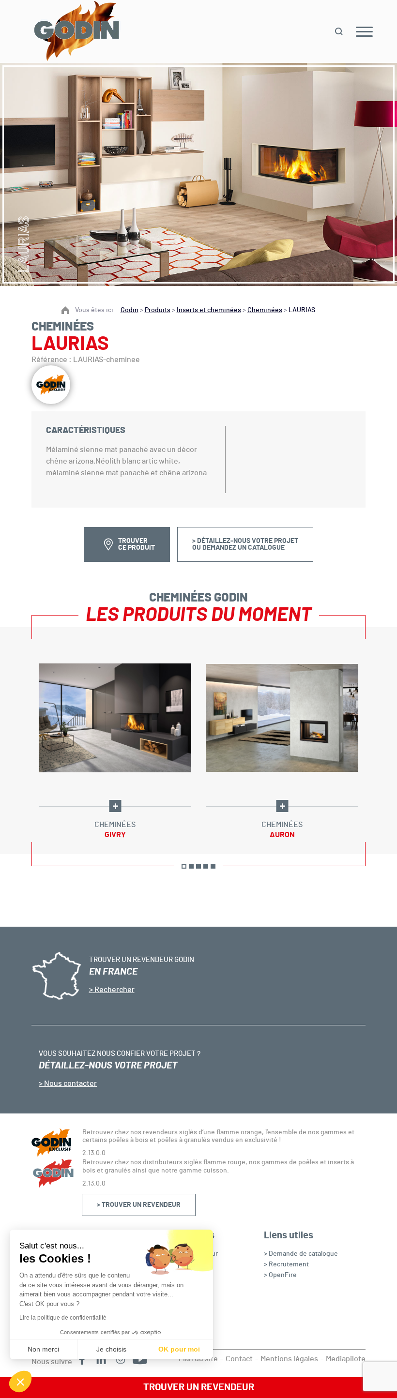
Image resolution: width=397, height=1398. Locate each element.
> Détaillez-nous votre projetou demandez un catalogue (245, 544)
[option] (115, 741)
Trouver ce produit (136, 544)
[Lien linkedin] (101, 1359)
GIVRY (115, 835)
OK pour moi (179, 1349)
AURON (282, 835)
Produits (157, 310)
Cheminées (264, 310)
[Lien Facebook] (82, 1359)
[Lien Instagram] (120, 1359)
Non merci (43, 1349)
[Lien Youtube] (140, 1359)
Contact (239, 1359)
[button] (20, 1381)
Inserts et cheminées (209, 310)
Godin (129, 310)
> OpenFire (280, 1275)
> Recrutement (286, 1264)
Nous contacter (70, 1083)
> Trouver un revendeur (139, 1205)
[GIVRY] (115, 718)
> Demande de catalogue (301, 1253)
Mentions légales (289, 1359)
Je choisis (111, 1349)
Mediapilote (346, 1359)
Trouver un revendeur (198, 1387)
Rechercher (114, 989)
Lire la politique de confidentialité (63, 1317)
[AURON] (282, 718)
